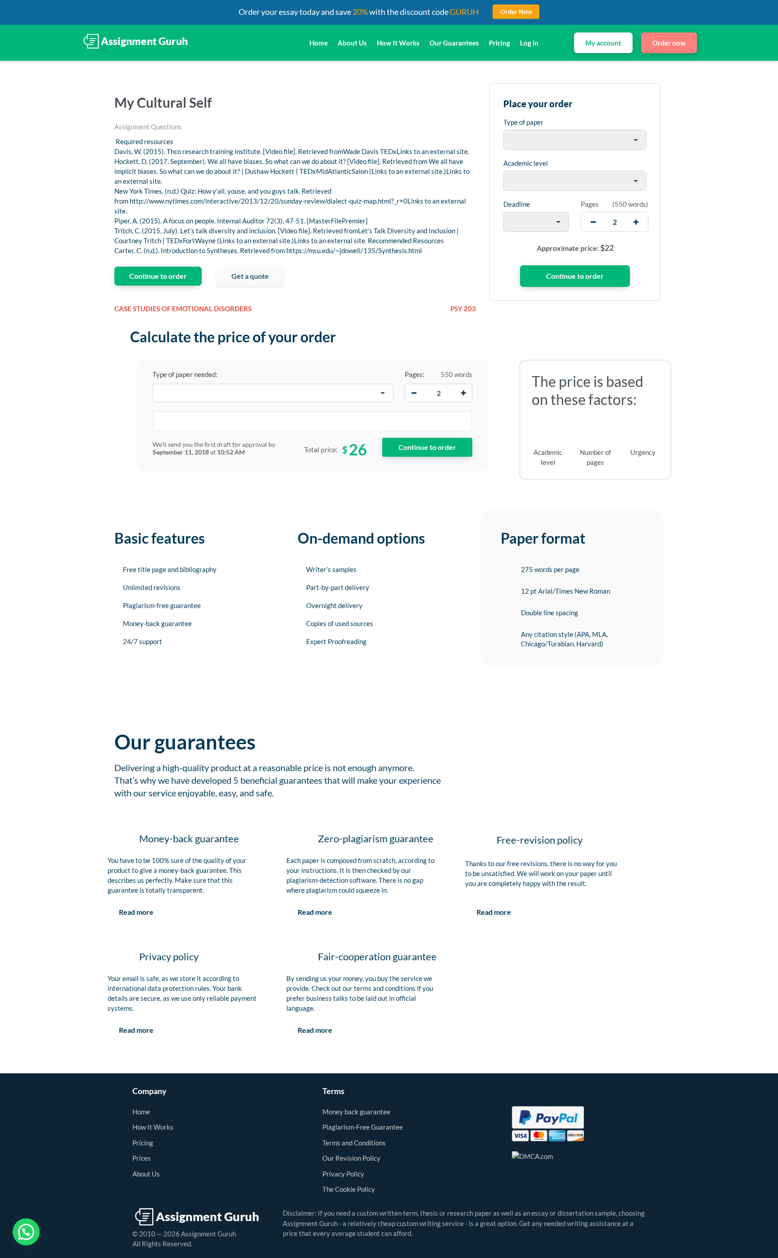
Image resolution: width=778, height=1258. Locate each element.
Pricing (499, 43)
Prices (141, 1158)
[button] (26, 1231)
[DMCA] (532, 1155)
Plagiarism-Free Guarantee (362, 1127)
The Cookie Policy (348, 1189)
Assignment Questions (147, 127)
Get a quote (250, 276)
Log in (529, 43)
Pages (590, 204)
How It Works (398, 43)
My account (603, 43)
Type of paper (523, 122)
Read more (136, 912)
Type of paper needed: (185, 374)
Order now (669, 43)
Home (318, 43)
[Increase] (463, 393)
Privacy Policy (343, 1174)
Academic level (525, 163)
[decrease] (593, 222)
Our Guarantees (454, 43)
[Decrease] (413, 393)
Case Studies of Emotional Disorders (183, 308)
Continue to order (158, 276)
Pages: (415, 374)
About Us (352, 43)
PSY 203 (463, 308)
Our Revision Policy (351, 1158)
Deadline (516, 204)
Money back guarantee (356, 1112)
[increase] (636, 222)
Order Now (516, 11)
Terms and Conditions (354, 1143)
